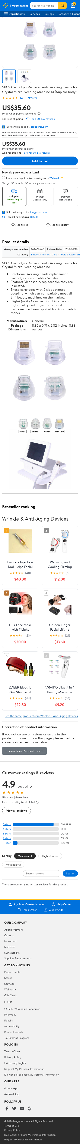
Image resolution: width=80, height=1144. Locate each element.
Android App (11, 1094)
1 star (8, 842)
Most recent (25, 856)
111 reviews (31, 97)
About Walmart (13, 929)
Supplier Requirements (18, 958)
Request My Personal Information (24, 1069)
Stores (8, 978)
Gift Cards (10, 995)
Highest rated (50, 856)
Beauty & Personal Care (44, 254)
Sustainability (12, 952)
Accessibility (11, 1026)
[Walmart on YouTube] (22, 1108)
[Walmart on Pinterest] (29, 1108)
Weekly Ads (56, 910)
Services (35, 14)
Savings (49, 14)
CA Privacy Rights (15, 1063)
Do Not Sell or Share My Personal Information (31, 1074)
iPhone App (11, 1088)
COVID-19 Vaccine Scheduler (22, 1009)
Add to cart (40, 161)
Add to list (22, 224)
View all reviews (16, 811)
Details (34, 216)
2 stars (7, 838)
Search (70, 873)
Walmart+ (10, 989)
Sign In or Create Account (29, 904)
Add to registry (60, 224)
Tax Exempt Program (16, 1038)
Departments (17, 14)
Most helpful (13, 864)
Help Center (64, 904)
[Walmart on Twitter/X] (14, 1108)
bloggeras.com (39, 126)
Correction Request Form (24, 751)
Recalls (8, 1020)
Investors (9, 947)
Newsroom (10, 941)
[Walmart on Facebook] (6, 1108)
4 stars (7, 828)
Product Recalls (13, 1032)
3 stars (7, 833)
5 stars (7, 824)
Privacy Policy (12, 1057)
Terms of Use (12, 1051)
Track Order (29, 910)
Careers (9, 935)
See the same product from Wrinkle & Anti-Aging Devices (41, 716)
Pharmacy (10, 1014)
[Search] (62, 5)
